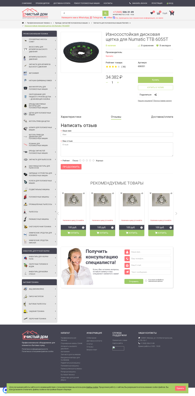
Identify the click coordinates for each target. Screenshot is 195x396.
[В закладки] (63, 193)
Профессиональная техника (35, 34)
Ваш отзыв (68, 141)
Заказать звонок (139, 3)
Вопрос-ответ (92, 350)
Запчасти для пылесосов (71, 354)
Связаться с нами (119, 340)
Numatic (109, 56)
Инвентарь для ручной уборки (36, 251)
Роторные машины (68, 372)
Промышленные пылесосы (71, 369)
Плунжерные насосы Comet (71, 343)
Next (176, 213)
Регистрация (157, 3)
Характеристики (71, 116)
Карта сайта (117, 343)
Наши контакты (147, 333)
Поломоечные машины (70, 366)
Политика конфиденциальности (35, 349)
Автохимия (65, 352)
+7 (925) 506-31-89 (147, 343)
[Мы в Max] (6, 390)
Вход (170, 3)
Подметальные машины (70, 363)
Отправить (134, 281)
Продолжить (71, 166)
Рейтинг (66, 160)
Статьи (90, 344)
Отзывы (116, 116)
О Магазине (91, 338)
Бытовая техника (30, 282)
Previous (58, 213)
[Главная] (23, 23)
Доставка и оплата (94, 341)
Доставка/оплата (162, 116)
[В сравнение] (84, 193)
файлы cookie (92, 387)
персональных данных (155, 281)
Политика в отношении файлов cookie (37, 351)
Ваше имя (67, 131)
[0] (151, 13)
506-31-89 (123, 12)
